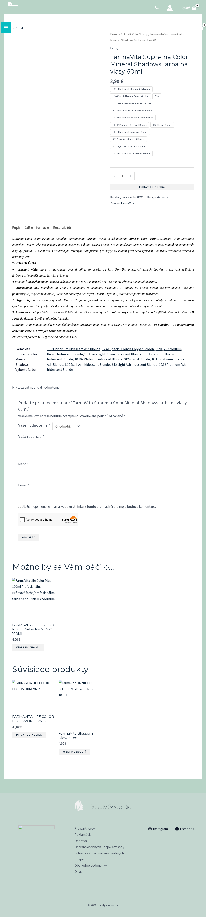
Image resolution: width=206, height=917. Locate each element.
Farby (114, 48)
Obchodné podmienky (91, 865)
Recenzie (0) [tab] (62, 227)
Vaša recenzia (31, 436)
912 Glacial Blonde (137, 359)
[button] (157, 8)
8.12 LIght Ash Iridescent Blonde (134, 364)
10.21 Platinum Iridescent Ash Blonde (73, 349)
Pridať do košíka (152, 186)
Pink (159, 349)
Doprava (81, 841)
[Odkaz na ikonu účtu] (170, 8)
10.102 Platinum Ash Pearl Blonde (98, 359)
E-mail (23, 485)
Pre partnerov (85, 828)
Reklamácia (83, 834)
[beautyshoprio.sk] (13, 8)
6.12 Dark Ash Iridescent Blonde (87, 364)
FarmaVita (127, 203)
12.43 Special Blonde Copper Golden (128, 349)
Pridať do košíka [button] (29, 734)
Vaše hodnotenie (34, 425)
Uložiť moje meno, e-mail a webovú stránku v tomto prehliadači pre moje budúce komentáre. (88, 506)
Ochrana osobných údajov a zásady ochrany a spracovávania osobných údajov (99, 853)
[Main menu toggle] (6, 27)
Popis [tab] (16, 227)
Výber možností (28, 647)
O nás (78, 871)
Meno (23, 464)
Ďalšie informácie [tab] (36, 227)
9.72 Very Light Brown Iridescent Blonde (112, 354)
